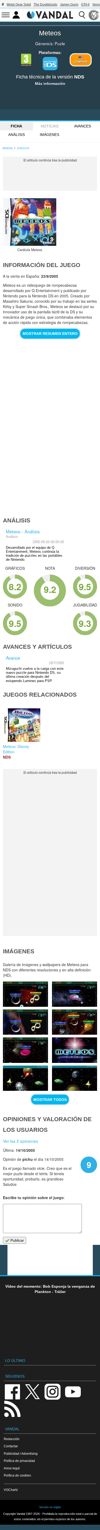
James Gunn (69, 4)
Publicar (16, 1240)
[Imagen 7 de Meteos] (25, 1050)
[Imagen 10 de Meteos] (74, 994)
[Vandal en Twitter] (32, 1391)
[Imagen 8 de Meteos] (74, 1022)
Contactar (11, 1446)
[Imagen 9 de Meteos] (25, 1022)
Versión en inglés (50, 1507)
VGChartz (11, 1489)
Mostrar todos (50, 1099)
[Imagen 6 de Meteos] (74, 1050)
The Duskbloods (45, 4)
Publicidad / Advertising (21, 1453)
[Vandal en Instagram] (52, 1391)
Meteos (50, 33)
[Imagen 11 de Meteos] (25, 994)
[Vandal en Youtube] (72, 1391)
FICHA (16, 126)
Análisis (16, 134)
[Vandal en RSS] (12, 1408)
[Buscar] (82, 15)
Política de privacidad (19, 1460)
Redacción (11, 1439)
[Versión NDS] (50, 63)
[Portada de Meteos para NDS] (29, 222)
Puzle (60, 43)
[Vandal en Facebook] (12, 1391)
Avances (82, 126)
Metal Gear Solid (19, 4)
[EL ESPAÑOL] (94, 15)
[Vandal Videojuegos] (50, 14)
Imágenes (49, 134)
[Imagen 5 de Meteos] (25, 1078)
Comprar (80, 61)
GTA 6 (85, 4)
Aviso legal (12, 1468)
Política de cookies (17, 1475)
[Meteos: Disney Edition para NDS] (21, 724)
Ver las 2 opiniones (20, 1141)
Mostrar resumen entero (50, 333)
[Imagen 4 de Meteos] (74, 1078)
